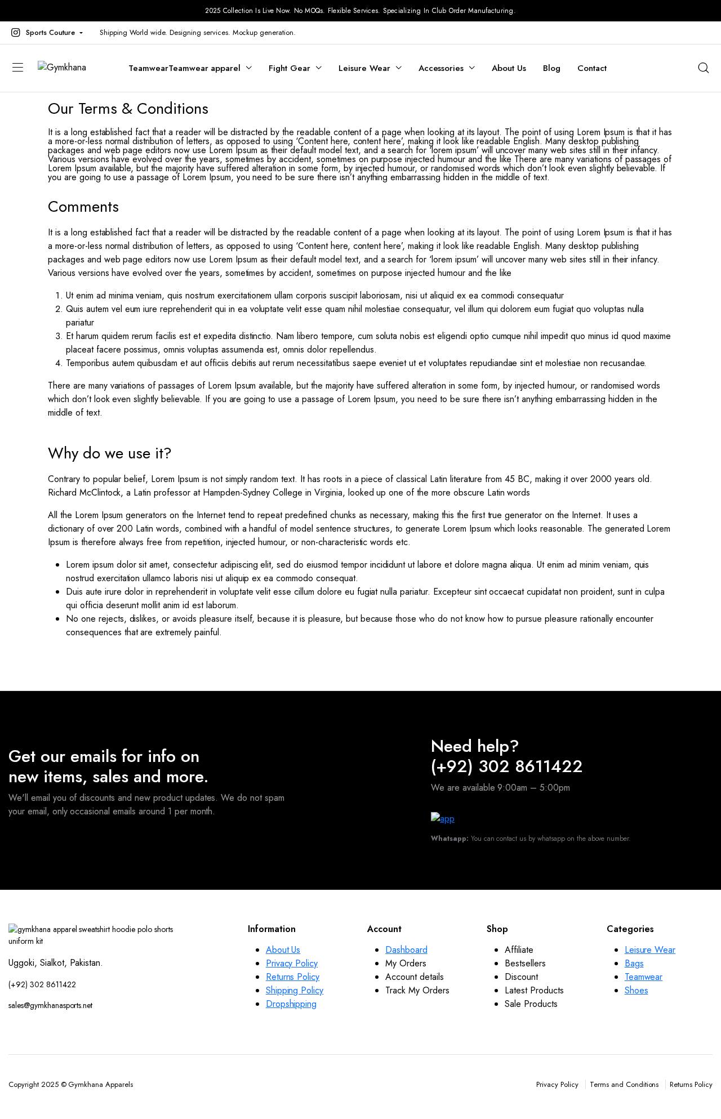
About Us (509, 68)
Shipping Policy (295, 990)
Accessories (441, 68)
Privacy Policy (292, 963)
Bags (634, 963)
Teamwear (184, 68)
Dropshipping (291, 1003)
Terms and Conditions (624, 1084)
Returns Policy (293, 976)
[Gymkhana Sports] (72, 68)
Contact (592, 68)
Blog (551, 68)
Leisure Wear (364, 68)
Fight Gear (289, 68)
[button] (45, 32)
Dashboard (406, 949)
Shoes (636, 990)
